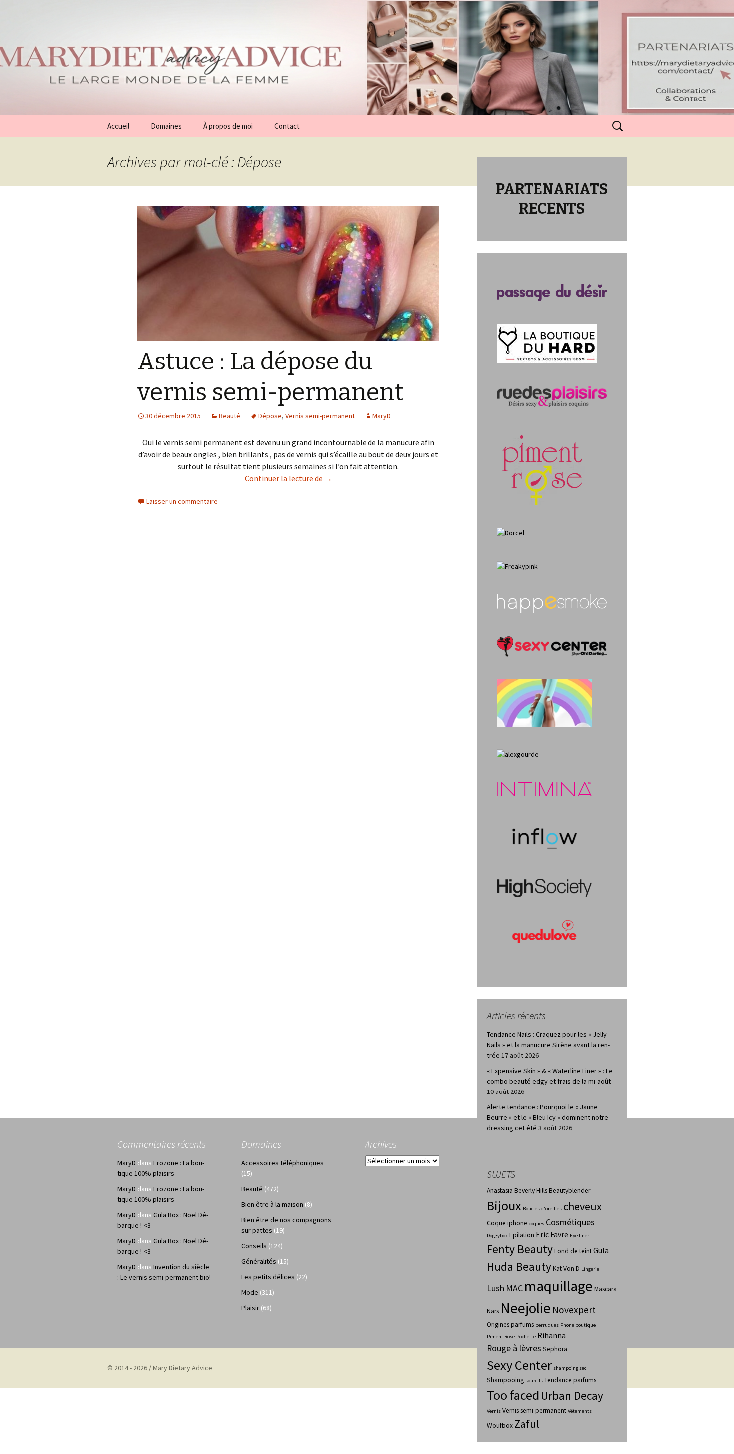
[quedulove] (544, 930)
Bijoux (504, 1205)
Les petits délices (268, 1276)
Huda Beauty (519, 1266)
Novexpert (574, 1310)
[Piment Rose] (542, 466)
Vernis (494, 1411)
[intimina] (544, 788)
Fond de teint (573, 1251)
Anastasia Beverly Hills (517, 1190)
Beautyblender (569, 1190)
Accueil (118, 126)
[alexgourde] (518, 753)
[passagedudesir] (552, 291)
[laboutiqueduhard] (547, 342)
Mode (249, 1292)
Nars (493, 1311)
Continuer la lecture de (288, 478)
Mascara (605, 1289)
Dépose (270, 415)
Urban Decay (572, 1395)
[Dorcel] (510, 532)
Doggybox (497, 1235)
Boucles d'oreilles (542, 1208)
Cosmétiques (570, 1222)
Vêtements (580, 1411)
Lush (495, 1288)
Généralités (258, 1261)
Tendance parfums (570, 1380)
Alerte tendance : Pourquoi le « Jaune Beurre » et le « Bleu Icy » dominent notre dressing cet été (547, 1117)
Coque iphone (507, 1223)
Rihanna (551, 1335)
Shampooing (505, 1380)
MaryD (381, 415)
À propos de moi (228, 126)
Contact (287, 126)
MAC (514, 1288)
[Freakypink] (517, 565)
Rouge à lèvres (514, 1348)
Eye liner (579, 1235)
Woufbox (500, 1425)
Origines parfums (510, 1324)
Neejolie (525, 1308)
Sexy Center (519, 1365)
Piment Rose (501, 1336)
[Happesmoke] (552, 603)
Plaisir (250, 1307)
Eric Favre (552, 1234)
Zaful (526, 1424)
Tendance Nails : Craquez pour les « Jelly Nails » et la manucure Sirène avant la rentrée (548, 1045)
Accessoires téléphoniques (282, 1162)
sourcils (534, 1380)
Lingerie (590, 1269)
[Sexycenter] (552, 645)
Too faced (513, 1395)
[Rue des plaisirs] (552, 395)
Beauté (229, 415)
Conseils (254, 1245)
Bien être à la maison (272, 1204)
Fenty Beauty (520, 1249)
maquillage (558, 1286)
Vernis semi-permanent (320, 415)
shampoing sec (569, 1368)
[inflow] (544, 836)
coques (536, 1223)
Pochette (526, 1336)
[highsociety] (544, 887)
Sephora (555, 1349)
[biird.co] (544, 702)
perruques (547, 1325)
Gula (601, 1250)
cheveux (582, 1206)
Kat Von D (566, 1268)
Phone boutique (578, 1325)
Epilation (521, 1235)
